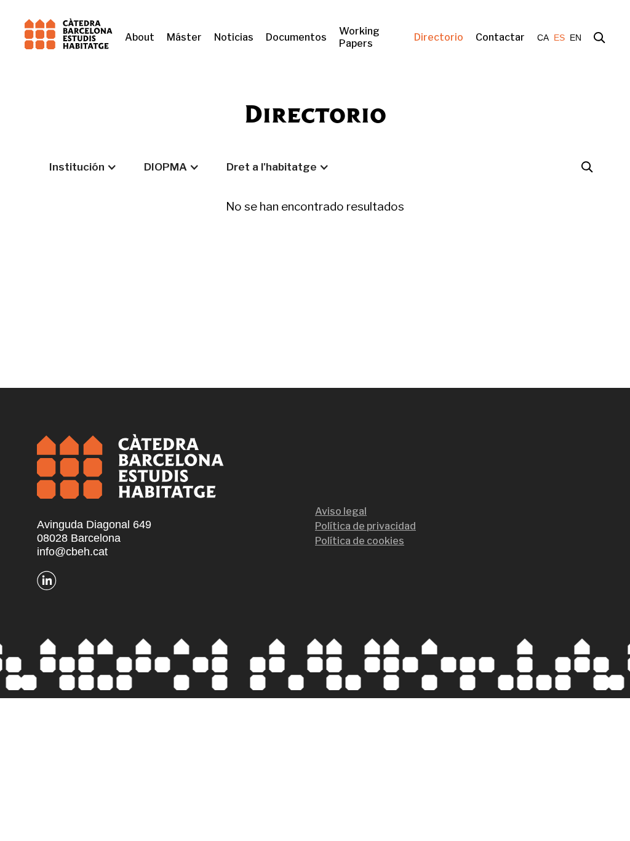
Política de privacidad (365, 526)
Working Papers (359, 37)
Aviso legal (341, 511)
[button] (83, 167)
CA (543, 37)
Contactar (500, 37)
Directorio (438, 37)
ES (559, 37)
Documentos (296, 37)
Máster (184, 37)
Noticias (233, 37)
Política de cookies (359, 541)
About (139, 37)
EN (575, 37)
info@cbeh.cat (72, 551)
